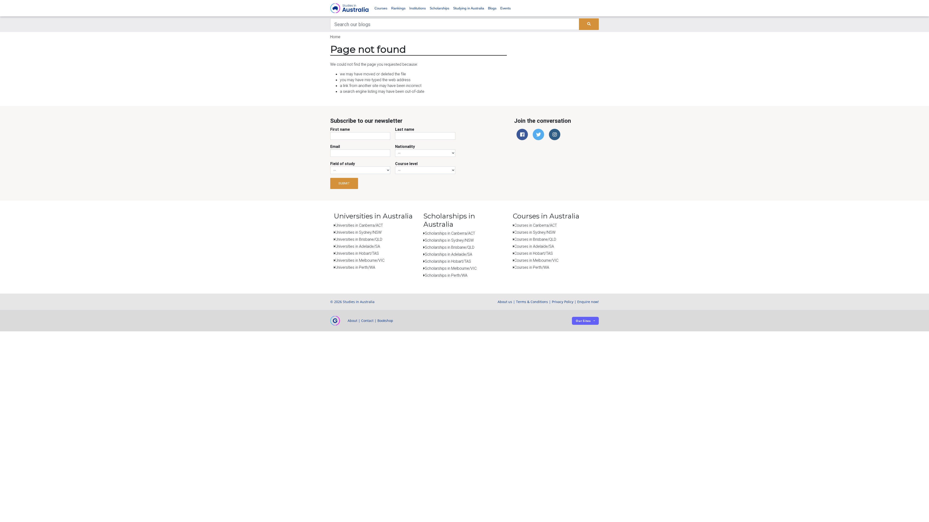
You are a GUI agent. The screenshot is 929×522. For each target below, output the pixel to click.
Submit (344, 183)
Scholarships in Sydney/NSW (449, 240)
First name (340, 129)
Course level (406, 163)
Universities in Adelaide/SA (357, 246)
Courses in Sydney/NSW (534, 232)
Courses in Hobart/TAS (533, 253)
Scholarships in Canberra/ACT (450, 233)
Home (335, 36)
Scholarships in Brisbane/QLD (449, 247)
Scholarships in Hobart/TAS (448, 261)
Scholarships (439, 8)
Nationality (405, 146)
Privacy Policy (562, 301)
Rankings (398, 8)
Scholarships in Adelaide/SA (448, 254)
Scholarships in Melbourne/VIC (451, 268)
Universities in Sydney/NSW (358, 232)
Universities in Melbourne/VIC (359, 260)
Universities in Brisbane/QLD (358, 239)
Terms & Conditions (532, 301)
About (352, 320)
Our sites (583, 321)
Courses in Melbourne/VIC (536, 260)
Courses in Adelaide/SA (534, 246)
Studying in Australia (468, 8)
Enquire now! (588, 301)
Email (335, 146)
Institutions (417, 8)
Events (505, 8)
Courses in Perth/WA (531, 267)
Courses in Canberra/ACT (535, 225)
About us (505, 301)
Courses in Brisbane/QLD (535, 239)
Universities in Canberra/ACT (359, 225)
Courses (381, 8)
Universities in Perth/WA (355, 267)
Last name (404, 129)
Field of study (342, 163)
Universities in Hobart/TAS (357, 253)
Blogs (492, 8)
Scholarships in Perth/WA (446, 275)
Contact (367, 320)
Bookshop (385, 320)
